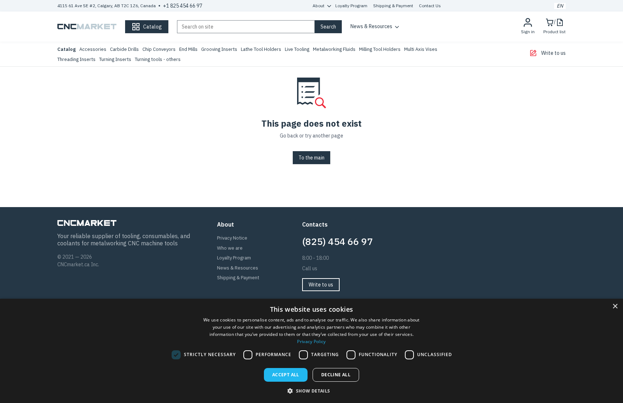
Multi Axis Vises (420, 49)
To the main (311, 157)
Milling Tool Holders (380, 49)
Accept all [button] (285, 375)
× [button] (615, 306)
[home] (86, 27)
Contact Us (430, 5)
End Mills (188, 49)
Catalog (66, 49)
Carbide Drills (124, 49)
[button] (311, 390)
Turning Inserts (115, 59)
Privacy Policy (311, 341)
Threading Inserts (76, 59)
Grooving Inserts (219, 49)
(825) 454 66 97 (337, 241)
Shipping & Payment (393, 5)
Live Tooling (297, 49)
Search (328, 26)
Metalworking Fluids (334, 49)
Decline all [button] (335, 375)
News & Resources (371, 26)
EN (560, 6)
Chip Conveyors (159, 49)
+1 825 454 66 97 (182, 6)
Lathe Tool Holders (261, 49)
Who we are (230, 248)
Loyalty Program (351, 5)
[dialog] (311, 351)
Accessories (92, 49)
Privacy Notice (232, 238)
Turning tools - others (158, 59)
